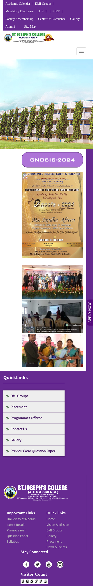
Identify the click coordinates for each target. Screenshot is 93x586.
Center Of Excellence (51, 19)
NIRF (56, 11)
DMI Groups (43, 3)
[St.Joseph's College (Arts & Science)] (28, 38)
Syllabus (12, 538)
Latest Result (15, 524)
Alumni (10, 26)
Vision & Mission (57, 524)
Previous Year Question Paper (33, 451)
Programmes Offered (26, 418)
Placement (19, 407)
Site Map (30, 26)
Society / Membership (19, 19)
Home (50, 519)
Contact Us (19, 429)
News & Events (56, 543)
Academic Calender (17, 3)
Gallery (75, 19)
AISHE (43, 11)
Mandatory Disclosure (19, 11)
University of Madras (20, 519)
